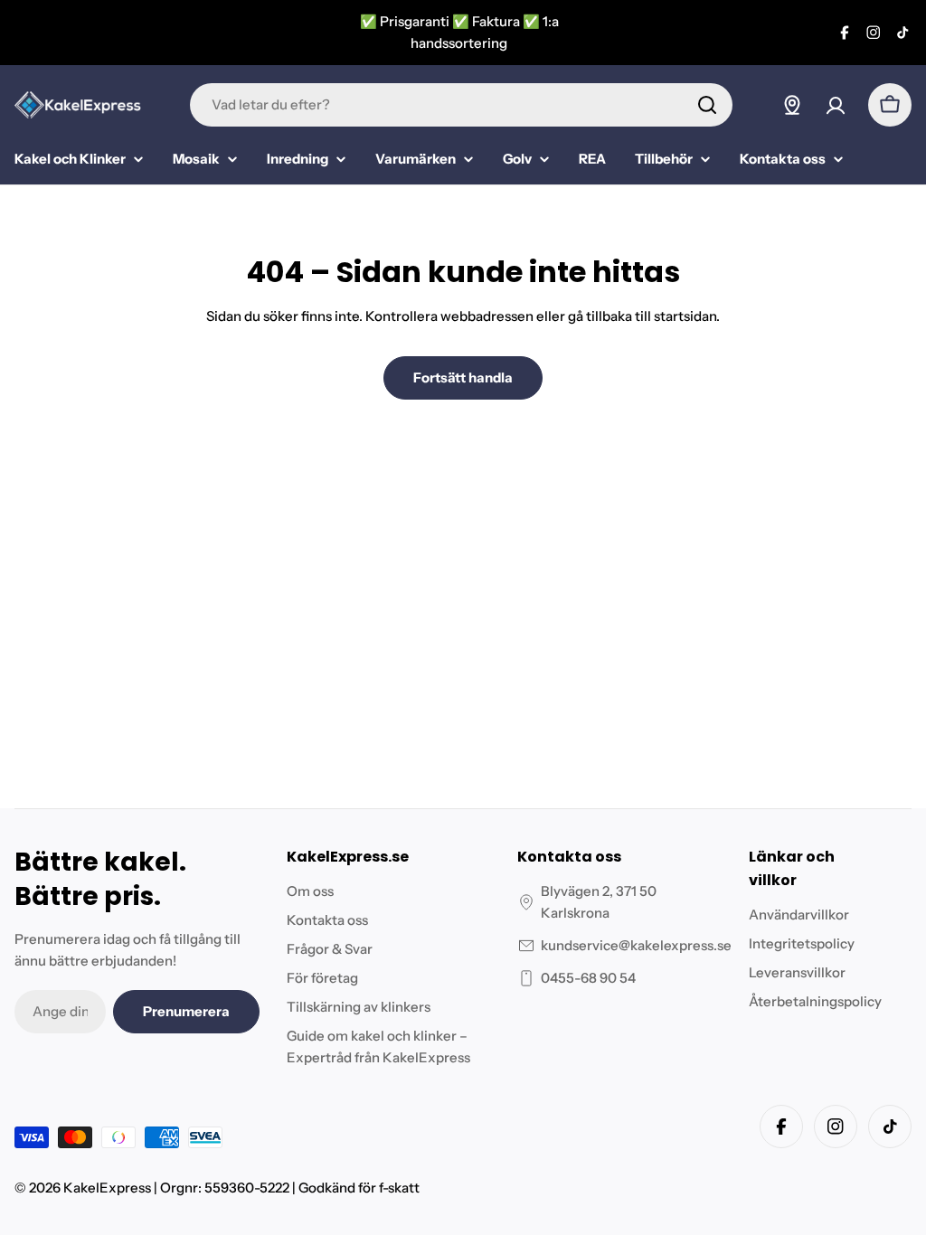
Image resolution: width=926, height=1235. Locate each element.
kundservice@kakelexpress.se (636, 945)
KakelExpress (107, 1187)
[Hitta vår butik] (792, 105)
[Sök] (707, 105)
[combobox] (461, 105)
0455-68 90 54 (588, 977)
